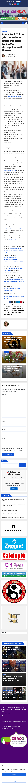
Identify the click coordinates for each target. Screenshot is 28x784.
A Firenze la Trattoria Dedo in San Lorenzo (12, 513)
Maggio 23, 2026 (8, 374)
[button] (20, 22)
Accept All (14, 774)
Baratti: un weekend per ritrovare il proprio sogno (13, 517)
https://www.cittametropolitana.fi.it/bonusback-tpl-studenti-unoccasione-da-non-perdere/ (14, 281)
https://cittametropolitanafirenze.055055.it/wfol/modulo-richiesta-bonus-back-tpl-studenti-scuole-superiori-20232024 (14, 250)
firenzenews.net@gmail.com (19, 721)
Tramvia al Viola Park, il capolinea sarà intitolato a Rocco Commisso (13, 663)
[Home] (2, 23)
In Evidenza (11, 690)
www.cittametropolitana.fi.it (10, 170)
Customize (14, 777)
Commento (5, 394)
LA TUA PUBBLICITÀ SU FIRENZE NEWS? (11, 726)
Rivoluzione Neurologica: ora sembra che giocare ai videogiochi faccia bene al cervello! (18, 308)
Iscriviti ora (14, 488)
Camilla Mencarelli (12, 54)
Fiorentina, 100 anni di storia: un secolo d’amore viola (12, 649)
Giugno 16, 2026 (8, 344)
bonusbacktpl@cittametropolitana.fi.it (12, 228)
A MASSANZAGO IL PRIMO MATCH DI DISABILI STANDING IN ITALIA (13, 678)
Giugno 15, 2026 (8, 359)
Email (4, 429)
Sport (5, 674)
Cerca (4, 461)
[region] (14, 773)
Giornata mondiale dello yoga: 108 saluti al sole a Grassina (13, 339)
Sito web (4, 438)
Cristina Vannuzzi (18, 697)
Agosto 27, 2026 (8, 654)
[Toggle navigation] (11, 23)
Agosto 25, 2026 (8, 668)
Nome (4, 421)
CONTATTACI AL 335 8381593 (8, 728)
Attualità (5, 690)
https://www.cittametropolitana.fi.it (15, 96)
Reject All (14, 781)
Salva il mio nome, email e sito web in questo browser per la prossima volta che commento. (12, 449)
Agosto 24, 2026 (8, 697)
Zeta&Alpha (4, 31)
